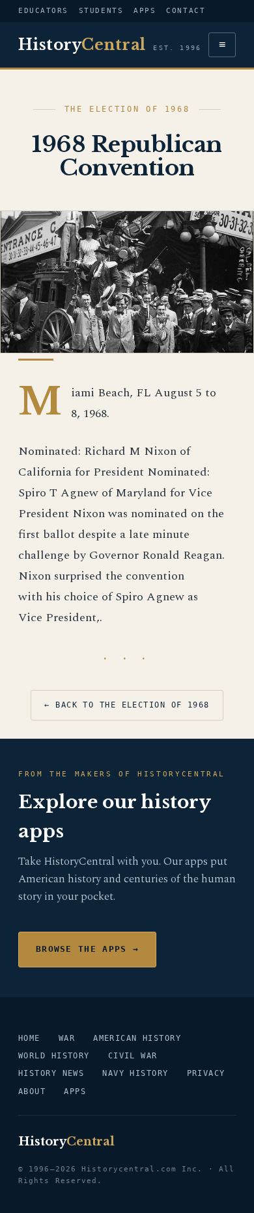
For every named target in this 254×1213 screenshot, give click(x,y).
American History (137, 1038)
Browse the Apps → (87, 949)
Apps (145, 10)
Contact (185, 10)
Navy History (135, 1073)
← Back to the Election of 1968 (126, 704)
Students (101, 10)
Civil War (133, 1055)
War (67, 1038)
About (32, 1091)
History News (51, 1073)
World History (54, 1055)
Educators (43, 10)
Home (29, 1038)
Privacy (206, 1073)
